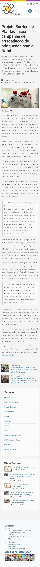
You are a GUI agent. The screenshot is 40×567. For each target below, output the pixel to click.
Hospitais (7, 421)
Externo (7, 416)
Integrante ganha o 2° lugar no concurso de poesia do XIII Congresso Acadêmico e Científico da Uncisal (24, 370)
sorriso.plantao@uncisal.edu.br (16, 548)
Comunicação (8, 398)
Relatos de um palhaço (12, 440)
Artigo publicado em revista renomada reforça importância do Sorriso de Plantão (22, 476)
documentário (6, 338)
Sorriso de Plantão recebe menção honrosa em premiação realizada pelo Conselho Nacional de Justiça (23, 380)
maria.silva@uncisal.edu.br (15, 544)
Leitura (6, 426)
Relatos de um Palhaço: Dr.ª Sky (24, 467)
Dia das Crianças (10, 407)
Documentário (9, 412)
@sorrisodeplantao (8, 355)
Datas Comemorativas (11, 402)
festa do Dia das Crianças (10, 124)
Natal (6, 430)
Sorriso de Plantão (10, 449)
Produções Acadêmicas (12, 435)
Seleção (7, 445)
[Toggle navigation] (36, 11)
